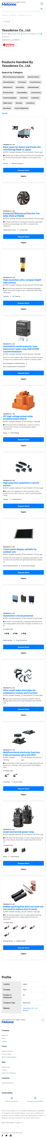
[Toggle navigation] (42, 3)
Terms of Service (7, 1051)
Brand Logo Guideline (9, 1057)
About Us (5, 1035)
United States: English (12, 1123)
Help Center (6, 1067)
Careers (4, 1041)
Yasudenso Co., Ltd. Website (11, 39)
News (4, 1038)
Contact (4, 1070)
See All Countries (7, 1083)
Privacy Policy (7, 1054)
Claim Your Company (9, 1073)
